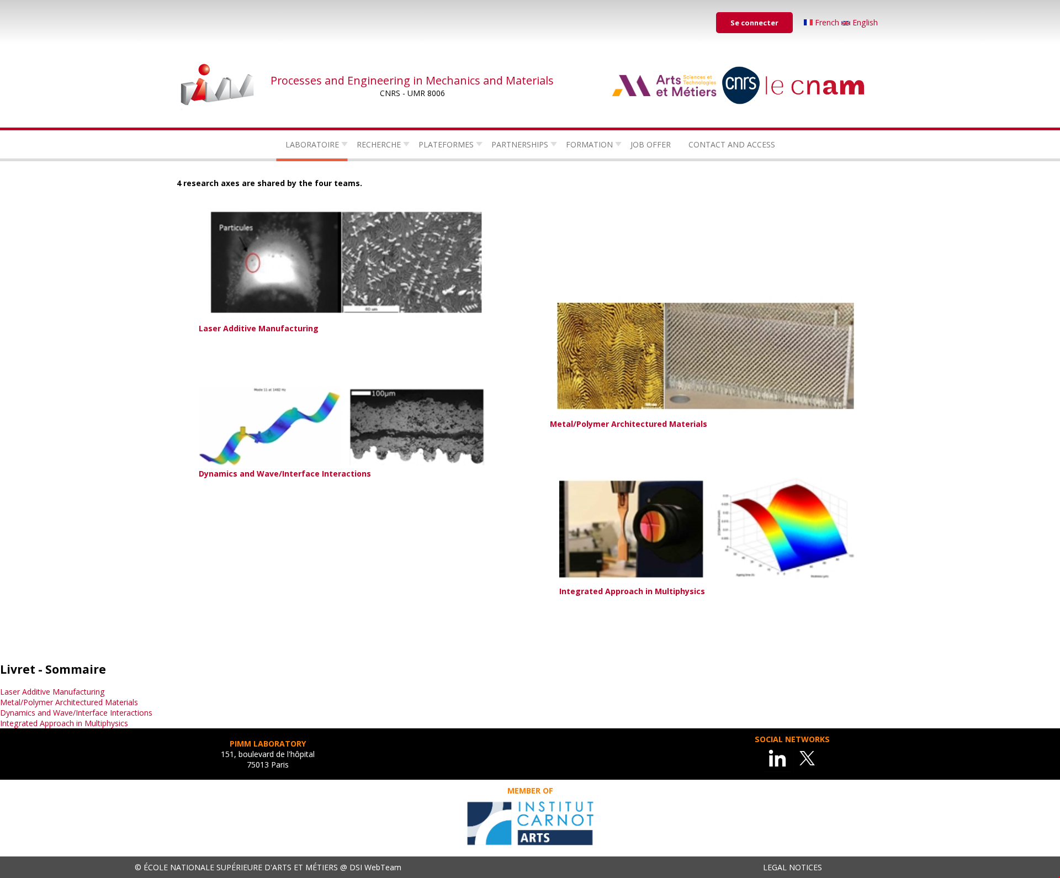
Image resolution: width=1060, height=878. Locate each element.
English (864, 22)
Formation (589, 144)
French (827, 22)
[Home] (218, 85)
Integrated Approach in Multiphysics (64, 723)
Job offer (650, 144)
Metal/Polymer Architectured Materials (69, 702)
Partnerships (519, 144)
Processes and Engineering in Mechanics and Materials (412, 80)
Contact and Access (731, 144)
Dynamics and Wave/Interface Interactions (76, 712)
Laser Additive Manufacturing (52, 691)
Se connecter (754, 23)
